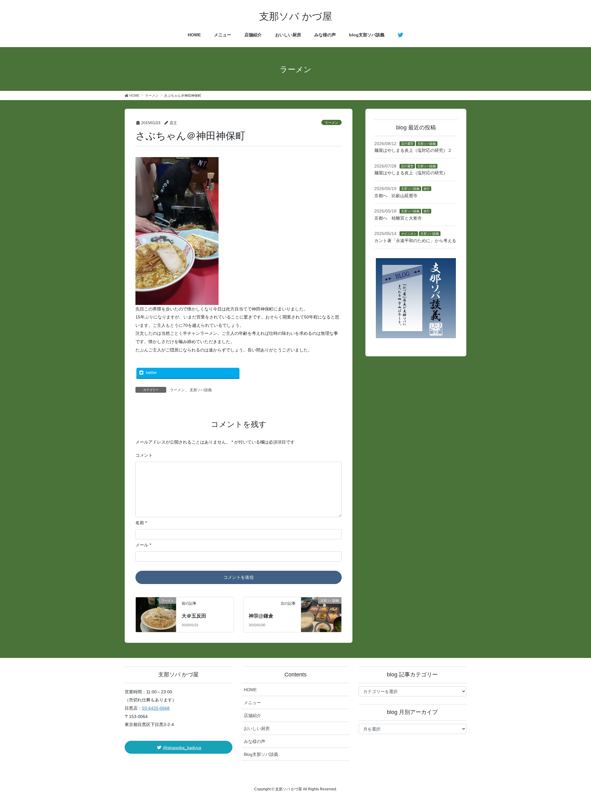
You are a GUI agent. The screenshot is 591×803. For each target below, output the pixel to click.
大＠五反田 (194, 615)
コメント (144, 455)
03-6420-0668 (156, 708)
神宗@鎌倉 (261, 615)
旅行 (427, 188)
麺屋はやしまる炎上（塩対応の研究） (411, 172)
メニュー (252, 702)
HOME (250, 689)
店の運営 (407, 143)
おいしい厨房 (257, 728)
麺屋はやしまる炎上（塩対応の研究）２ (413, 150)
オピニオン (408, 233)
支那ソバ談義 (201, 390)
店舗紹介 (252, 715)
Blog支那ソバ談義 (261, 754)
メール (143, 544)
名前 (141, 522)
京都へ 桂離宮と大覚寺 (398, 218)
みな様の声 (254, 741)
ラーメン (331, 122)
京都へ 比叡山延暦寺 (395, 195)
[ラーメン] (156, 608)
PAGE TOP (572, 773)
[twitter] (400, 35)
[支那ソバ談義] (321, 608)
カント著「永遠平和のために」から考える (415, 240)
